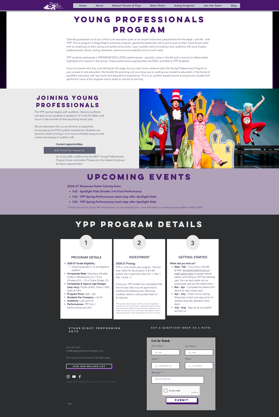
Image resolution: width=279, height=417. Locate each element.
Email (154, 359)
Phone (188, 359)
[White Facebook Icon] (80, 376)
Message (156, 372)
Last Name (190, 346)
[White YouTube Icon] (74, 376)
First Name (157, 346)
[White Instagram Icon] (68, 376)
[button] (98, 5)
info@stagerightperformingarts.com (84, 350)
